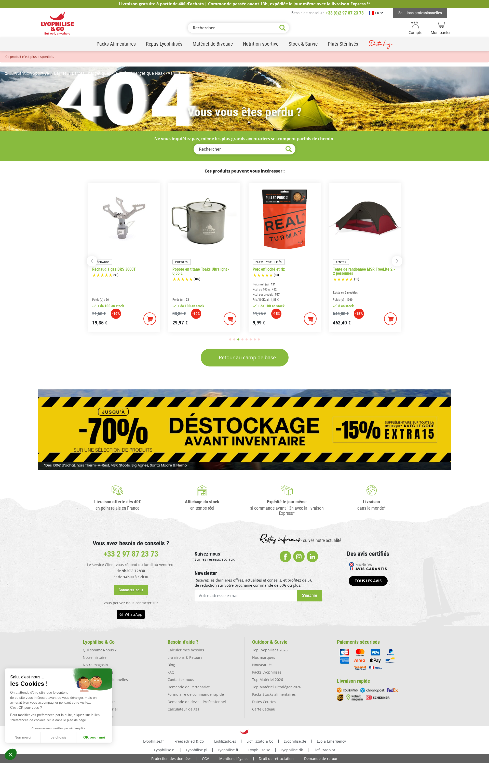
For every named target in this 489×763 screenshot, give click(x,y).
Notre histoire (94, 657)
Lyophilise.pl (196, 749)
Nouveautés (262, 664)
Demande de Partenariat (189, 687)
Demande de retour (321, 758)
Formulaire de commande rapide (196, 694)
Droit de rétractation (276, 758)
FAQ (171, 672)
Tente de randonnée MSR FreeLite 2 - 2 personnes (364, 271)
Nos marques (263, 657)
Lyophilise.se (259, 749)
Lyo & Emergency (331, 741)
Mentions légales (233, 758)
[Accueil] (6, 73)
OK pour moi (94, 737)
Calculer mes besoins (186, 650)
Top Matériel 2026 (267, 679)
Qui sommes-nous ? (99, 650)
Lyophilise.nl (164, 749)
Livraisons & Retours (185, 657)
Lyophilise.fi (228, 749)
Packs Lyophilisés (266, 672)
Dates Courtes (264, 701)
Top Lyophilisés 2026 (270, 650)
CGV (205, 758)
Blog (171, 664)
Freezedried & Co (189, 741)
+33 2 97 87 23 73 (131, 553)
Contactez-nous (181, 679)
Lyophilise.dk (292, 749)
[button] (11, 754)
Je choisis (58, 737)
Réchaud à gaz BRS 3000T (114, 269)
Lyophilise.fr (153, 741)
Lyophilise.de (295, 741)
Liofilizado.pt (324, 749)
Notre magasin (95, 664)
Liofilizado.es (225, 741)
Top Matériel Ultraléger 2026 (276, 687)
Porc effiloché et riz (269, 269)
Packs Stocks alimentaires (274, 694)
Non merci (23, 737)
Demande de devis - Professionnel (197, 701)
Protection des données (171, 758)
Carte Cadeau (263, 709)
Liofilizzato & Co (260, 741)
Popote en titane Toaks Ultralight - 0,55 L (200, 271)
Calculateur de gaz (183, 709)
